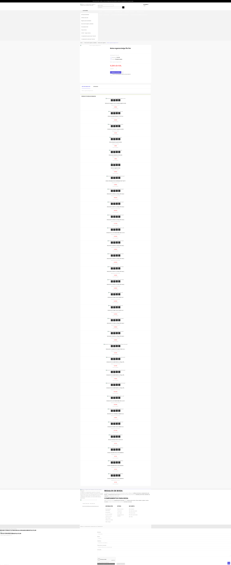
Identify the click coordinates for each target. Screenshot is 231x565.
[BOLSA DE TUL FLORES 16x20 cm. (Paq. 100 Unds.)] (115, 370)
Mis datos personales (133, 514)
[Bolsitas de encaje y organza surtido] (115, 124)
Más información (86, 86)
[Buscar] (98, 4)
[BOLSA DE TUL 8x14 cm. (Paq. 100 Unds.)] (116, 331)
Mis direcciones (132, 512)
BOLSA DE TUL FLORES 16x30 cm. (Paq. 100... (116, 388)
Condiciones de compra (120, 515)
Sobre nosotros (120, 509)
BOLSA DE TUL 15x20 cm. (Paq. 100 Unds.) (115, 219)
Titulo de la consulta (101, 545)
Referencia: (114, 57)
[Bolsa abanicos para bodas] (115, 137)
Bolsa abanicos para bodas (115, 142)
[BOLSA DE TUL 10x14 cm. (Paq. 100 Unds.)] (115, 189)
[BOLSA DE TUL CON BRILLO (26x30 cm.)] (115, 409)
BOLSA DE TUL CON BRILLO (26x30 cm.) (115, 413)
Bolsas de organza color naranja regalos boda (115, 103)
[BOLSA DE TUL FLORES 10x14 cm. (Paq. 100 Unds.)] (115, 357)
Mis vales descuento (133, 511)
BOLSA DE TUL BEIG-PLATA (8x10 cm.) (115, 297)
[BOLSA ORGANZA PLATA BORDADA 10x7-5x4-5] (115, 176)
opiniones (95, 86)
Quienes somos (109, 516)
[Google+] (116, 51)
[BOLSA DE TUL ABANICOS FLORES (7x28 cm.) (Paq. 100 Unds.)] (115, 344)
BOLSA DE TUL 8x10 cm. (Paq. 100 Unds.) (115, 245)
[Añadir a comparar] (111, 75)
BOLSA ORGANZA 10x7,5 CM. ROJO (115, 439)
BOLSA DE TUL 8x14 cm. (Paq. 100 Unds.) (115, 336)
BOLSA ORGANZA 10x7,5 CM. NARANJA (115, 478)
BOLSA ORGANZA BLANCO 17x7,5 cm (115, 116)
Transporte (119, 511)
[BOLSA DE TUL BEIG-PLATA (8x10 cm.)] (115, 292)
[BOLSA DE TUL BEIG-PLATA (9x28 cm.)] (115, 422)
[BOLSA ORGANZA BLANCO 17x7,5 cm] (115, 111)
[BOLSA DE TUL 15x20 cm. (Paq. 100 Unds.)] (115, 215)
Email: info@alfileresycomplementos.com (90, 506)
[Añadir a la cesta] (112, 100)
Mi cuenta (132, 506)
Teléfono (99, 541)
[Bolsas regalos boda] (115, 163)
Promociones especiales (108, 509)
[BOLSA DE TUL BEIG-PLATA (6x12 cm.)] (115, 305)
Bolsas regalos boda (115, 168)
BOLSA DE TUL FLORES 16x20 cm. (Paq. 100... (116, 375)
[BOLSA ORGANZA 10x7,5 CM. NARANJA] (115, 473)
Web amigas (108, 521)
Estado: (113, 59)
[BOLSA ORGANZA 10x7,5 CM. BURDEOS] (115, 447)
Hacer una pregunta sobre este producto (121, 74)
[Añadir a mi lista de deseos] (123, 72)
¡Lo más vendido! (109, 514)
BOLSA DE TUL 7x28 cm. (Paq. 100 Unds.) (115, 323)
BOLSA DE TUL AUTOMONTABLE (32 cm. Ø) (115, 232)
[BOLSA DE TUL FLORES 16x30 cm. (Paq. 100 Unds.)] (115, 383)
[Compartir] (113, 51)
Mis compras (131, 509)
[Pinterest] (118, 51)
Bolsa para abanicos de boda (115, 155)
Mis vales (131, 516)
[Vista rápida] (119, 100)
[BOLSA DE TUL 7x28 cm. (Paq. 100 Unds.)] (115, 318)
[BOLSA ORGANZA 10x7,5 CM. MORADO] (115, 460)
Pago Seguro (108, 518)
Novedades (108, 512)
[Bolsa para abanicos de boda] (115, 150)
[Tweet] (111, 51)
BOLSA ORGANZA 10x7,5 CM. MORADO (116, 465)
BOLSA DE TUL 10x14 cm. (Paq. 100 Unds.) (115, 193)
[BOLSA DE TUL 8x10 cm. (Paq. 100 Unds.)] (116, 240)
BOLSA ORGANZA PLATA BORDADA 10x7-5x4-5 (115, 181)
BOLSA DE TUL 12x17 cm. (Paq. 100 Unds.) (115, 206)
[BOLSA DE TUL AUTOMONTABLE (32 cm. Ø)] (115, 227)
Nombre (99, 532)
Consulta (99, 549)
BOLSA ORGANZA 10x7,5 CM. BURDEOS (116, 452)
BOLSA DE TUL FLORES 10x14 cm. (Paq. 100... (115, 362)
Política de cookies (109, 519)
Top (229, 563)
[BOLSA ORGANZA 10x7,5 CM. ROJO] (115, 434)
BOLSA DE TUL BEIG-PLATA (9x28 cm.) (116, 426)
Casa (81, 42)
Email (98, 536)
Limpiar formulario (120, 563)
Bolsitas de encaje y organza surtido (115, 129)
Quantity (112, 68)
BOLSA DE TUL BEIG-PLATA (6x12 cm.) (115, 310)
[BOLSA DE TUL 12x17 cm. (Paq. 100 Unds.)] (116, 202)
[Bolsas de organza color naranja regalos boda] (115, 98)
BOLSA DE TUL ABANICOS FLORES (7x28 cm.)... (115, 349)
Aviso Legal (119, 512)
